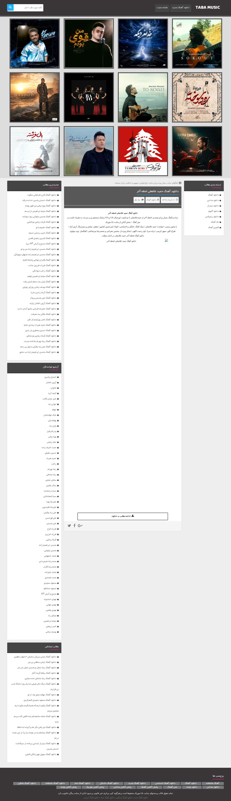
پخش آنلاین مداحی (122, 787)
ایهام (54, 410)
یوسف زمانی (51, 632)
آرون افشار (51, 382)
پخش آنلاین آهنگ (149, 787)
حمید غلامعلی (122, 213)
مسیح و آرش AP (48, 594)
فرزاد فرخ (51, 529)
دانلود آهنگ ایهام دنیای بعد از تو (42, 695)
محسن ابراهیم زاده (47, 545)
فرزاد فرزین (50, 534)
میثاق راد (52, 616)
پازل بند (52, 426)
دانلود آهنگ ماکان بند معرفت (43, 314)
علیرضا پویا (51, 502)
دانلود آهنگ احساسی (165, 783)
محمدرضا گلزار (49, 567)
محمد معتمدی (50, 578)
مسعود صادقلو (50, 588)
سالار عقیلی (51, 485)
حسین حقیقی (50, 453)
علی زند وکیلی (50, 513)
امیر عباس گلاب (49, 399)
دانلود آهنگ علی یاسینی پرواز (43, 298)
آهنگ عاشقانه (212, 783)
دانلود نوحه (192, 787)
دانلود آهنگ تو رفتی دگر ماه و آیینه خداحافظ (36, 727)
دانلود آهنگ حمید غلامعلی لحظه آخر (158, 191)
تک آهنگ (215, 222)
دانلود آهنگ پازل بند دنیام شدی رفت (39, 282)
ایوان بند (52, 404)
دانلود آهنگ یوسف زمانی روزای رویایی (39, 287)
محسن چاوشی (50, 550)
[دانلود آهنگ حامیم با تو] (89, 97)
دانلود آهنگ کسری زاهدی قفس (42, 238)
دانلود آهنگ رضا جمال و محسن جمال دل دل (36, 668)
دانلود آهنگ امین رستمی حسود (42, 233)
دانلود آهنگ (213, 195)
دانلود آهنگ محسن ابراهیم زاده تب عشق (37, 352)
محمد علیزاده (50, 572)
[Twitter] (69, 526)
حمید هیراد (51, 458)
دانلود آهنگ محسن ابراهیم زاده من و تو (38, 249)
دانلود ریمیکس (212, 217)
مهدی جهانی (51, 605)
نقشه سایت (162, 8)
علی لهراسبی (50, 518)
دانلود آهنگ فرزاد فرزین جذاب (42, 265)
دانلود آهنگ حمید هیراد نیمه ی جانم (40, 325)
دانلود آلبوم (213, 211)
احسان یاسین (50, 377)
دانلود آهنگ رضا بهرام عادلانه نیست (40, 341)
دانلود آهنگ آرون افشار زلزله (43, 303)
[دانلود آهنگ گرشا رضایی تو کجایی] (143, 97)
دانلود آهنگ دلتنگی (109, 783)
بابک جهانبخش (50, 415)
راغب (53, 464)
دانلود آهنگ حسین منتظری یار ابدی (40, 330)
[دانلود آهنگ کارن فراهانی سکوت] (197, 43)
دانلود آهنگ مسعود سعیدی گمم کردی (40, 700)
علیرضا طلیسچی (49, 507)
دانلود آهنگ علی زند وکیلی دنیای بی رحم (38, 347)
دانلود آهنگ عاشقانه (55, 783)
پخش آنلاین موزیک (95, 787)
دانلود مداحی (213, 200)
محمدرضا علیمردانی (47, 561)
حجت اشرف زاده (49, 447)
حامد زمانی (51, 442)
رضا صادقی (51, 475)
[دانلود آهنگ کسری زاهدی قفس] (197, 151)
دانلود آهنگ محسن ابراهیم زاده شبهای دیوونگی (35, 255)
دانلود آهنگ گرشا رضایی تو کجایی (41, 222)
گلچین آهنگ (213, 227)
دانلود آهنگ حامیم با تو (46, 227)
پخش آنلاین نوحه (69, 787)
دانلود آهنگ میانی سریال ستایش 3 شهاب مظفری (35, 657)
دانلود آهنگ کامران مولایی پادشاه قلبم (39, 260)
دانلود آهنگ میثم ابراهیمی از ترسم (40, 211)
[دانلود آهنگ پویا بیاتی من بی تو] (89, 151)
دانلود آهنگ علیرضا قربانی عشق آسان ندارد (36, 309)
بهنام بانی (52, 420)
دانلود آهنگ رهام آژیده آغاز (44, 673)
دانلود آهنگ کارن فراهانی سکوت (41, 195)
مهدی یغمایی (51, 610)
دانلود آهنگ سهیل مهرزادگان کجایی (40, 754)
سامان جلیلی (50, 480)
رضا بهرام (52, 469)
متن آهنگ (172, 787)
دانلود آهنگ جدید (180, 8)
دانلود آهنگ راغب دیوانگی (44, 271)
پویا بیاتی (52, 437)
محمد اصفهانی (50, 556)
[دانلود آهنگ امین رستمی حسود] (35, 97)
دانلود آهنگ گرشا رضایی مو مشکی (41, 336)
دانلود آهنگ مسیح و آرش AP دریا (41, 244)
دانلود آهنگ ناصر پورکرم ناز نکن (41, 320)
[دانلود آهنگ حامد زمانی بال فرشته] (35, 151)
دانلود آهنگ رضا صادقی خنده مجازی (40, 678)
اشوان (53, 388)
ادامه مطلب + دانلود (121, 516)
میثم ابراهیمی (50, 621)
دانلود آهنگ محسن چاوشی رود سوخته (39, 217)
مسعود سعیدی (50, 583)
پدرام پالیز (51, 431)
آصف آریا (52, 393)
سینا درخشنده (50, 491)
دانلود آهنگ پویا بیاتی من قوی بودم (40, 206)
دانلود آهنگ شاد (82, 783)
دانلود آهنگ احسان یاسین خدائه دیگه (39, 200)
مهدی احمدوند (50, 599)
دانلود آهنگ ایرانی (91, 797)
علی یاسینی (51, 523)
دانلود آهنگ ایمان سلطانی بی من (42, 662)
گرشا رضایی (51, 540)
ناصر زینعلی (51, 626)
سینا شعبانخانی (49, 496)
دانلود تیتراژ (213, 206)
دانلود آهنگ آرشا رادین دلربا (43, 292)
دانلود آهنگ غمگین (27, 783)
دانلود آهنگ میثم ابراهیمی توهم (41, 276)
